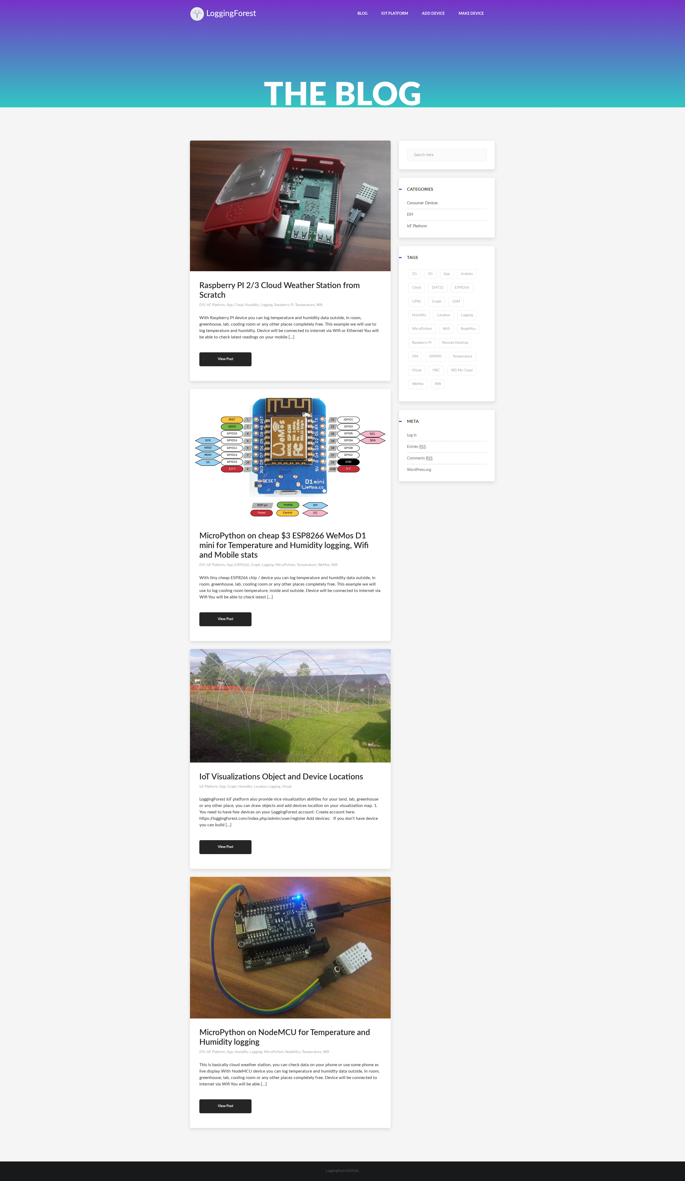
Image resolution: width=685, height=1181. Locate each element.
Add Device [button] (433, 14)
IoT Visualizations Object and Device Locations (281, 777)
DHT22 (438, 287)
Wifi (319, 305)
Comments (420, 458)
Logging (230, 14)
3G (430, 274)
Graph (255, 565)
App (230, 305)
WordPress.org (419, 470)
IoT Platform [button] (394, 14)
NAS (446, 329)
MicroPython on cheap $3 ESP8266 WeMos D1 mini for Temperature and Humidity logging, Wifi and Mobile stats (284, 545)
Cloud (238, 305)
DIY (202, 305)
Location (260, 786)
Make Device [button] (471, 14)
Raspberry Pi (284, 305)
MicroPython (285, 565)
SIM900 (435, 356)
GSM (456, 301)
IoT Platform (216, 305)
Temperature (305, 305)
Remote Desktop (455, 343)
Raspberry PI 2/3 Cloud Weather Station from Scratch (279, 290)
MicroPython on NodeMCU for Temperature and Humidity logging (284, 1037)
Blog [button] (362, 14)
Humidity (252, 305)
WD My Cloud (462, 370)
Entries (416, 447)
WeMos (324, 565)
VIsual (286, 786)
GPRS (416, 301)
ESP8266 (241, 565)
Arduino (467, 274)
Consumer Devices (422, 203)
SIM (415, 356)
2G (414, 274)
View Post (225, 359)
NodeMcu (292, 1052)
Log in (412, 435)
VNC (436, 370)
